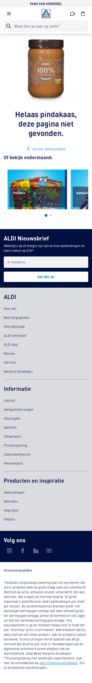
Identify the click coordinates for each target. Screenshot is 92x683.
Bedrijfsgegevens (17, 317)
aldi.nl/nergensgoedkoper (58, 662)
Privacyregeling (15, 445)
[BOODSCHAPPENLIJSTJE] (83, 14)
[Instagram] (9, 550)
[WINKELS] (72, 14)
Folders (9, 519)
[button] (9, 14)
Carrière (10, 362)
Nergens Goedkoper (18, 371)
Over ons (10, 308)
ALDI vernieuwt (15, 335)
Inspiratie (11, 510)
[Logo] (46, 13)
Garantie (10, 427)
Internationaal (14, 326)
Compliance (12, 436)
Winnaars (11, 501)
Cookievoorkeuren (17, 454)
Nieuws (9, 353)
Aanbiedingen (14, 492)
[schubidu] (22, 550)
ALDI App (11, 344)
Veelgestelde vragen (18, 409)
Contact (9, 400)
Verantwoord (13, 463)
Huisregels (12, 418)
